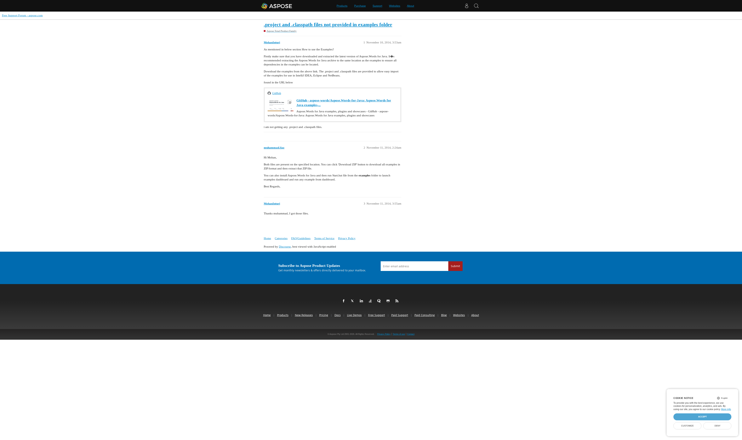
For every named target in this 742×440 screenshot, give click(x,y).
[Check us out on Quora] (379, 301)
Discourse (285, 246)
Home (267, 238)
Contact (410, 334)
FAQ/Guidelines (301, 238)
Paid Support (399, 315)
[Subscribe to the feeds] (397, 301)
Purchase (360, 5)
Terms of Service (324, 238)
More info (726, 409)
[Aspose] (277, 6)
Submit (455, 266)
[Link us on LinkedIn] (362, 301)
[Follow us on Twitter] (353, 301)
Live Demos (354, 315)
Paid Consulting (424, 315)
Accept (702, 416)
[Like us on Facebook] (344, 301)
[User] (466, 6)
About (410, 5)
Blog (444, 315)
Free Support (376, 315)
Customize (687, 426)
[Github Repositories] (388, 301)
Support (377, 5)
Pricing (323, 315)
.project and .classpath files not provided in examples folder (328, 24)
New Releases (304, 315)
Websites (394, 5)
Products (342, 5)
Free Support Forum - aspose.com (22, 15)
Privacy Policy (347, 238)
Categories (281, 238)
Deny (717, 426)
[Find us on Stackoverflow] (371, 301)
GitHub (276, 93)
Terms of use (399, 334)
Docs (337, 315)
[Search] (476, 6)
